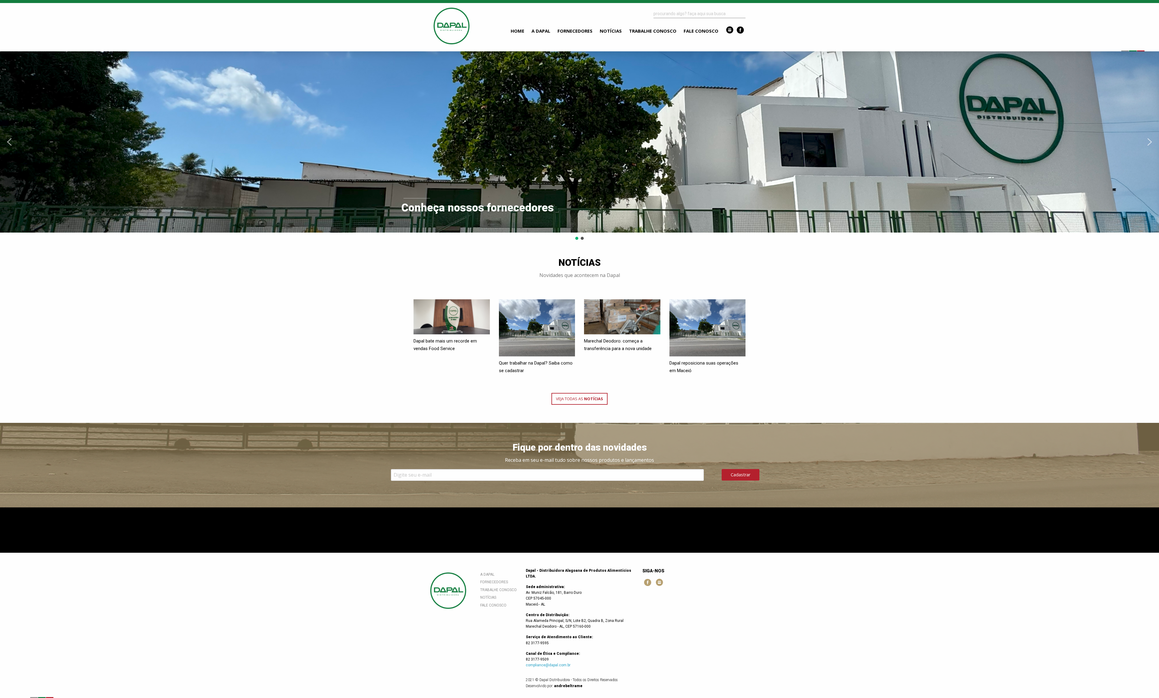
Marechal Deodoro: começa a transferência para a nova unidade (618, 344)
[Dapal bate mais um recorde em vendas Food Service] (451, 316)
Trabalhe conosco (652, 31)
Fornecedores (574, 31)
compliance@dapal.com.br (548, 665)
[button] (579, 142)
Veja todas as (579, 398)
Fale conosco (701, 31)
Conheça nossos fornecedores (477, 207)
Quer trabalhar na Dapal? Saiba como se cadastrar (536, 366)
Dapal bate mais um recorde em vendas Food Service (445, 344)
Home (517, 31)
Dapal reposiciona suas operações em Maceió (703, 366)
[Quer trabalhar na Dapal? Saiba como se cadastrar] (537, 327)
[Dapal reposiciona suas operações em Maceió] (707, 327)
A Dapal (541, 31)
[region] (579, 146)
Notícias (611, 31)
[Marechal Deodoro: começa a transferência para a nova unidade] (622, 316)
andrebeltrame (568, 686)
